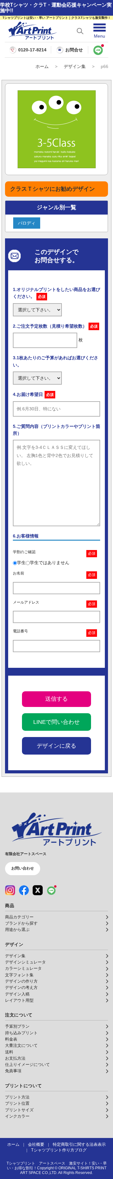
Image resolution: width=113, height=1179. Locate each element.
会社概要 (36, 1144)
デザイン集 (75, 66)
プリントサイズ (19, 1110)
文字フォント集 (19, 975)
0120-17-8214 (32, 50)
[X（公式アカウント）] (38, 890)
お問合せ (74, 49)
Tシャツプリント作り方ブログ (59, 1150)
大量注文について (21, 1045)
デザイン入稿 (17, 994)
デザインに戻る (56, 746)
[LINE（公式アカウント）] (51, 890)
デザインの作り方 (21, 981)
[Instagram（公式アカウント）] (10, 890)
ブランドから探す (21, 923)
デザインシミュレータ (25, 962)
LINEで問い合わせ (56, 722)
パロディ (26, 223)
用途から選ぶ (17, 929)
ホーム (42, 66)
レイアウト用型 (19, 1000)
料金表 (11, 1039)
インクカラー (17, 1116)
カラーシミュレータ (23, 968)
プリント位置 (17, 1103)
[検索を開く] (80, 31)
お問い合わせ (22, 868)
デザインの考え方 (21, 987)
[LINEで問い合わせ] (98, 49)
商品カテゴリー (19, 917)
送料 (9, 1052)
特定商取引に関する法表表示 (79, 1144)
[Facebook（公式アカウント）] (24, 890)
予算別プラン (17, 1026)
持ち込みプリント (21, 1033)
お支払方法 (15, 1058)
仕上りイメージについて (27, 1064)
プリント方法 (17, 1097)
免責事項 (13, 1071)
